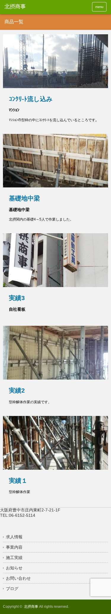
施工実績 (14, 557)
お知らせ (14, 568)
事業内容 (14, 547)
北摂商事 (31, 607)
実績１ (18, 480)
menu (99, 7)
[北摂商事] (26, 7)
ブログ (12, 589)
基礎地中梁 (24, 198)
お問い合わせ (18, 578)
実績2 (17, 390)
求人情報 (14, 537)
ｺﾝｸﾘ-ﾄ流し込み (31, 98)
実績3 (17, 297)
